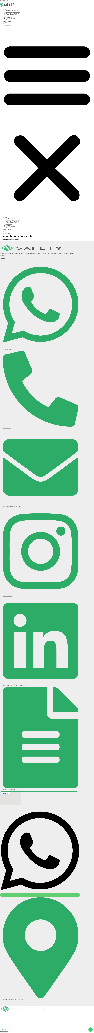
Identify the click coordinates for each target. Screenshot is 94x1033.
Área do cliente (7, 25)
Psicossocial (9, 16)
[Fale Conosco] (90, 1029)
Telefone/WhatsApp (5, 1025)
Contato (5, 22)
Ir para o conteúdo (4, 0)
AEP (7, 20)
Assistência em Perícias (12, 10)
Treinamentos (9, 17)
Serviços (5, 9)
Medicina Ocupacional (11, 14)
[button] (47, 121)
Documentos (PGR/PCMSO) (13, 12)
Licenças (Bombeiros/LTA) (12, 13)
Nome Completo (4, 1021)
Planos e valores (7, 21)
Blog (4, 23)
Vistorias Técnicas (10, 18)
